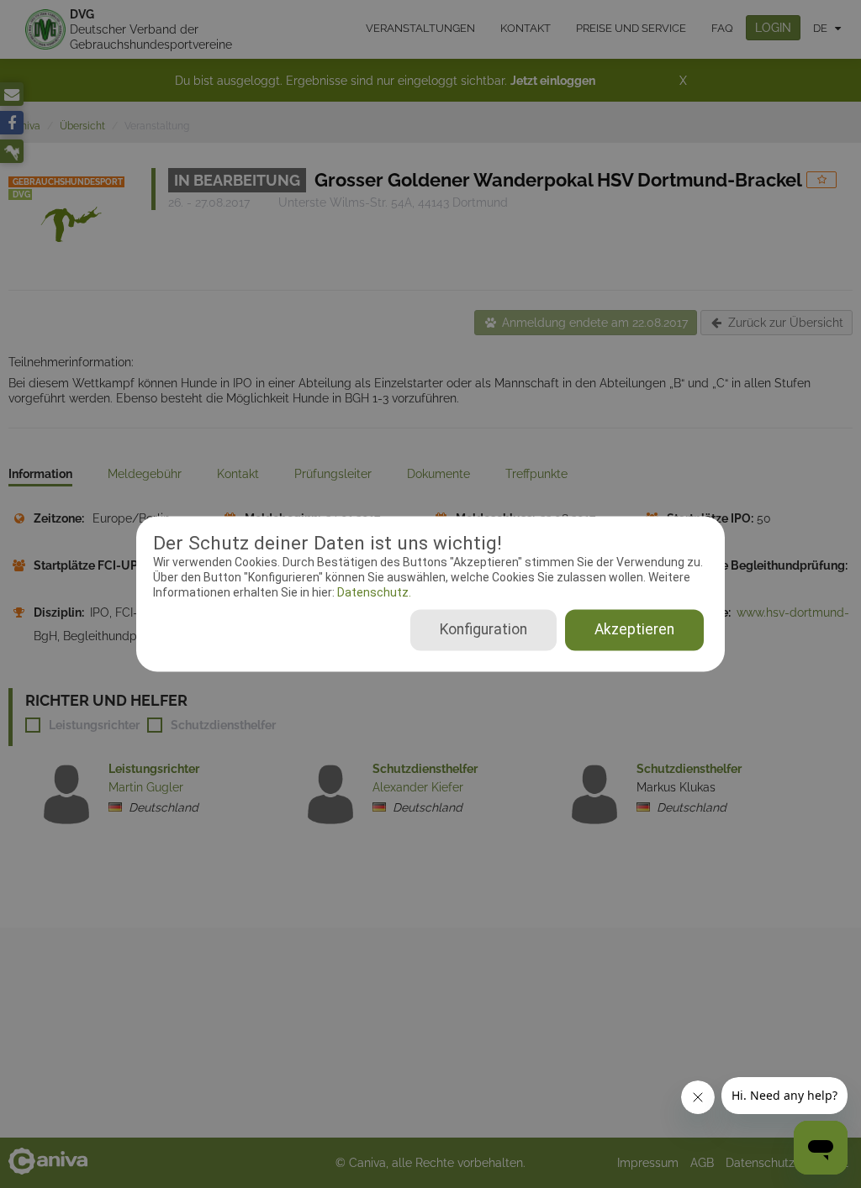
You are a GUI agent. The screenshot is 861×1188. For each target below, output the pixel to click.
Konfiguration (483, 630)
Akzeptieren (634, 630)
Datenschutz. (373, 592)
